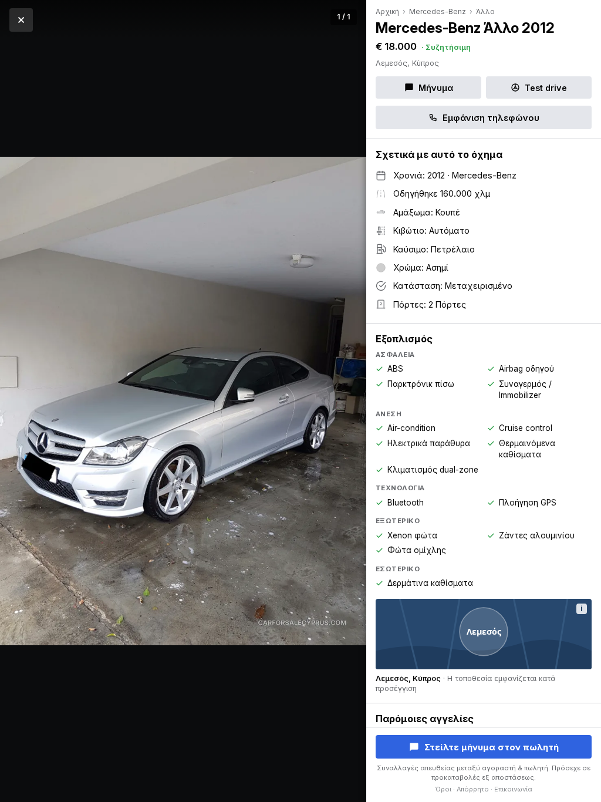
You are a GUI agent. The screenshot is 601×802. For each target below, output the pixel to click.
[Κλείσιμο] (21, 20)
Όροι (443, 789)
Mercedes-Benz (437, 11)
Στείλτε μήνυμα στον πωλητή (491, 747)
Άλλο (485, 11)
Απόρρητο (473, 789)
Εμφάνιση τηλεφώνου (491, 118)
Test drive (546, 88)
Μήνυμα (435, 88)
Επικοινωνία (513, 789)
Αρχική (387, 11)
